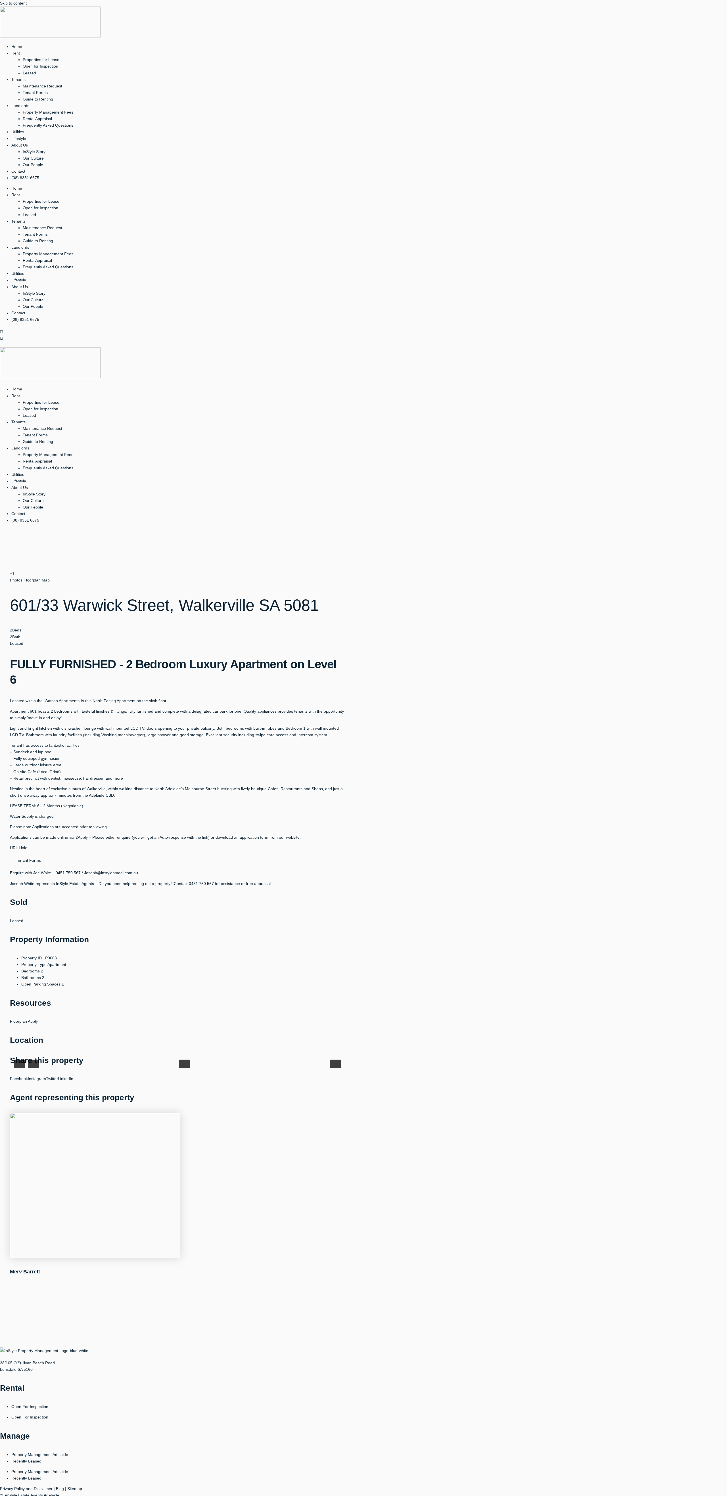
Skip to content (13, 3)
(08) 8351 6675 (25, 177)
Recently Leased (26, 1461)
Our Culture (33, 158)
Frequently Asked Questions (48, 125)
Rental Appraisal (37, 118)
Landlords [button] (20, 105)
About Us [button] (19, 145)
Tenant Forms (35, 92)
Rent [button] (15, 53)
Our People (33, 164)
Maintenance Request (42, 86)
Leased (29, 73)
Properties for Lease (41, 59)
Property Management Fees (48, 112)
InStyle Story (34, 151)
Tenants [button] (18, 79)
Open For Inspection (29, 1406)
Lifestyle (18, 138)
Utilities (17, 131)
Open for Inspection (40, 66)
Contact (18, 171)
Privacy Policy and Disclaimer (26, 1488)
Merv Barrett (25, 1272)
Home (16, 46)
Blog (60, 1488)
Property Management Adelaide (39, 1454)
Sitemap (74, 1488)
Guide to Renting (38, 99)
